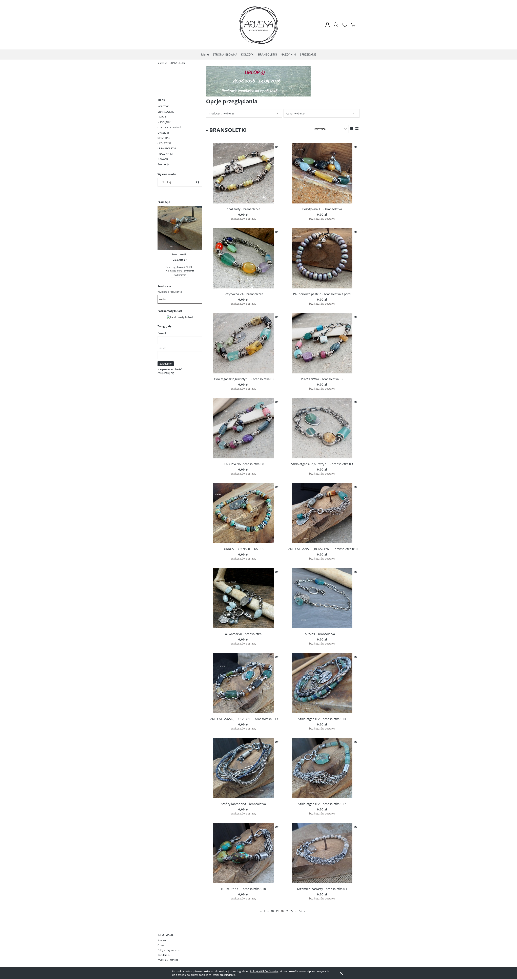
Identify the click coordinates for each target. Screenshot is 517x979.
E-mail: (162, 333)
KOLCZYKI (163, 106)
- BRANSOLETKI (167, 148)
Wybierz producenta (170, 291)
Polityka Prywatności (169, 950)
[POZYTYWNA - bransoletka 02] (322, 343)
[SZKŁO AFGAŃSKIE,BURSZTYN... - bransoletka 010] (322, 513)
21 (287, 911)
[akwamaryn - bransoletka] (243, 598)
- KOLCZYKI (164, 143)
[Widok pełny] (356, 128)
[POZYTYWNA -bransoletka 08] (243, 428)
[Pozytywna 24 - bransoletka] (243, 258)
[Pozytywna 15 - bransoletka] (322, 173)
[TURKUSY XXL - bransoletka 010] (243, 853)
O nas (161, 945)
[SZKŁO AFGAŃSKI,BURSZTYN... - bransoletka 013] (243, 683)
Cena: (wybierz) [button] (295, 113)
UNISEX (162, 117)
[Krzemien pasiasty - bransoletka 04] (322, 853)
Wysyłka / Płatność (168, 959)
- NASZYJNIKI (165, 153)
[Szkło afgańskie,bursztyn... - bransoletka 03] (322, 428)
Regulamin (163, 955)
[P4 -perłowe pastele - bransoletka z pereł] (322, 258)
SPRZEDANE (165, 138)
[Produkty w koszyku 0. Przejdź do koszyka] (353, 27)
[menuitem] (205, 54)
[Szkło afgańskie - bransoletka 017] (322, 768)
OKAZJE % (163, 132)
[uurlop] (258, 81)
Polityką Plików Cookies (264, 971)
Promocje (163, 164)
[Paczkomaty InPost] (180, 317)
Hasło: (162, 348)
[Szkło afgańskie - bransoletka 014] (322, 683)
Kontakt (162, 940)
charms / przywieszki (170, 127)
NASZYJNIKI (164, 122)
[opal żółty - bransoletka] (243, 173)
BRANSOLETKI (166, 111)
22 (291, 911)
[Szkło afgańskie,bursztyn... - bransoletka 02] (243, 343)
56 (300, 911)
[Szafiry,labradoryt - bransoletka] (243, 768)
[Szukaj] (198, 182)
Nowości (163, 159)
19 (277, 911)
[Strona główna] (258, 25)
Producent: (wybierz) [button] (221, 113)
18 (272, 911)
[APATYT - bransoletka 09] (322, 598)
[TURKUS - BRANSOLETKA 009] (243, 513)
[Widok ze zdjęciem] (351, 128)
